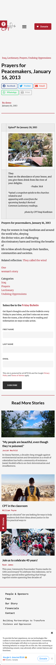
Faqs (8, 598)
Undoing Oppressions (39, 57)
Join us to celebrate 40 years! (20, 560)
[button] (52, 632)
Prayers (23, 57)
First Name (8, 329)
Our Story (11, 603)
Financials (12, 608)
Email (5, 359)
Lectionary (12, 57)
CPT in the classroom (15, 505)
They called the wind (35, 260)
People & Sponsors (16, 593)
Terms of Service (17, 375)
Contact (10, 613)
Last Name (8, 344)
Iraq (4, 57)
